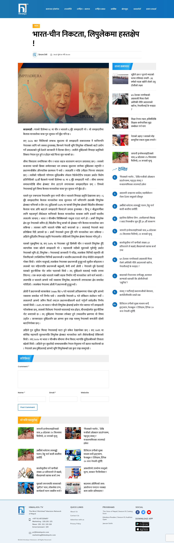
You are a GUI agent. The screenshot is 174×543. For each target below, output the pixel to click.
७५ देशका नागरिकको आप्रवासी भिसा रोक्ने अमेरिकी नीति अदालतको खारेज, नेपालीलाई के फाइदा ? (136, 262)
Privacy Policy (75, 524)
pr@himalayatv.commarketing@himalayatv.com (44, 533)
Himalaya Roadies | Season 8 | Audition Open (117, 518)
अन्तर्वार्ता (137, 9)
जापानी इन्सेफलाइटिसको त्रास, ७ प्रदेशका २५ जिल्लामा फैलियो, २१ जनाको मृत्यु (138, 232)
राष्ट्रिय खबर (100, 9)
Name (21, 392)
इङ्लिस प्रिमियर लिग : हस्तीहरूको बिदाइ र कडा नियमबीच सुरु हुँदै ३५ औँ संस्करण (137, 220)
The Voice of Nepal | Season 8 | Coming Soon (118, 512)
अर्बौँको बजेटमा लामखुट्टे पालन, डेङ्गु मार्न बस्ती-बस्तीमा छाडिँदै (137, 207)
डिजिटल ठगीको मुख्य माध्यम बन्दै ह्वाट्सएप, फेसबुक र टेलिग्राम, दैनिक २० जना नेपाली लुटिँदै (137, 307)
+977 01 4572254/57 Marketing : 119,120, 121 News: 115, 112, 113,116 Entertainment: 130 (42, 522)
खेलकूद (125, 9)
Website (85, 392)
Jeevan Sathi (108, 523)
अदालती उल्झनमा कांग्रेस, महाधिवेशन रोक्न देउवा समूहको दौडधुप (136, 195)
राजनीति (68, 9)
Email (52, 392)
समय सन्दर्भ (151, 9)
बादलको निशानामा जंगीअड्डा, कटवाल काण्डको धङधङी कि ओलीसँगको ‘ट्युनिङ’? (136, 279)
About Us (74, 512)
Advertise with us (77, 520)
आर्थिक (113, 9)
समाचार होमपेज (52, 9)
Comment (23, 366)
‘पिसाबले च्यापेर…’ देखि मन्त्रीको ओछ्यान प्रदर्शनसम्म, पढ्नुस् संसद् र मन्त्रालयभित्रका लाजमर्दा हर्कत (137, 180)
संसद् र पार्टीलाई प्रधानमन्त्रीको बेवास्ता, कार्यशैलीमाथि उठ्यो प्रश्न (136, 293)
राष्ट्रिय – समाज (83, 9)
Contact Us (74, 516)
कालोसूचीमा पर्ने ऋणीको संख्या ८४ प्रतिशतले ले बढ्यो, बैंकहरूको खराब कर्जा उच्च (138, 246)
